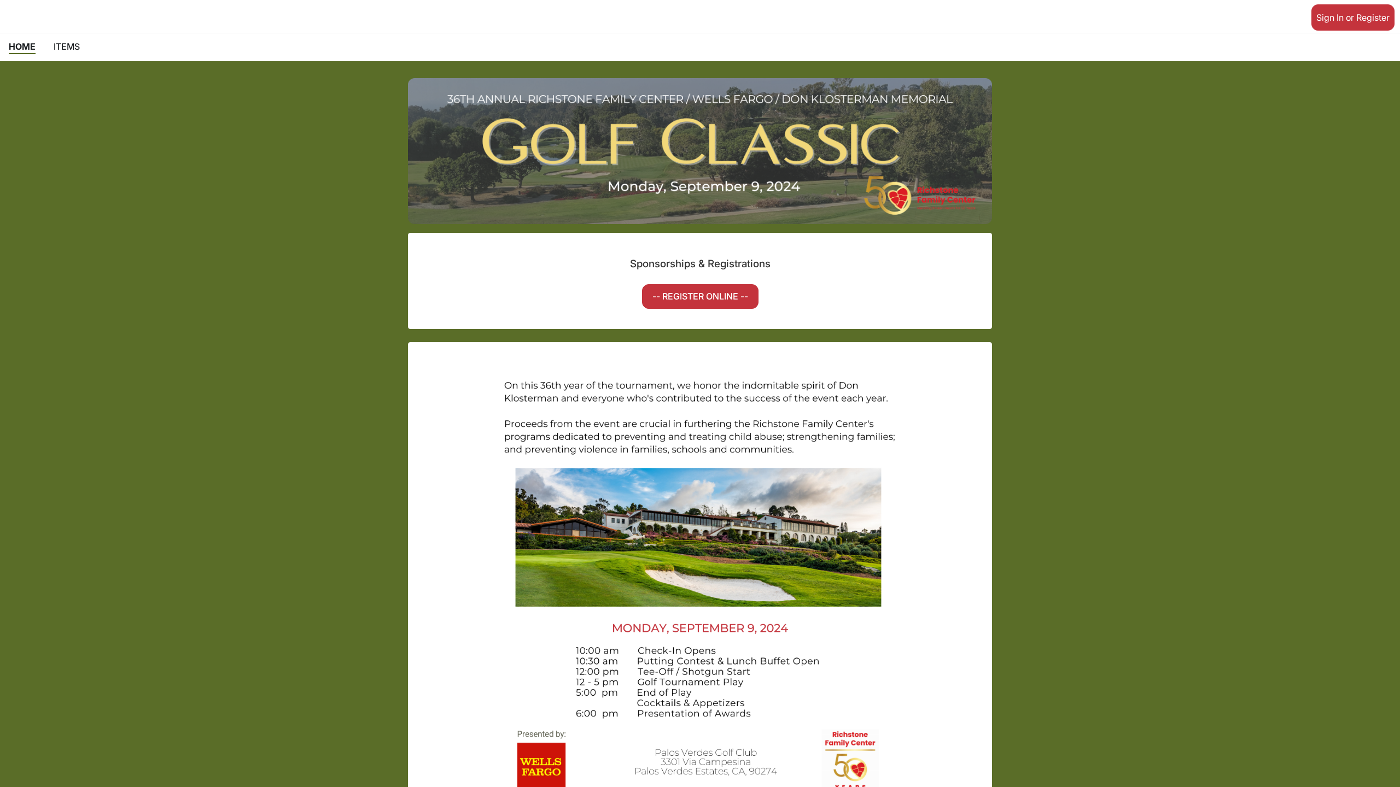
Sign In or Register (1353, 17)
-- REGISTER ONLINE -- (700, 296)
